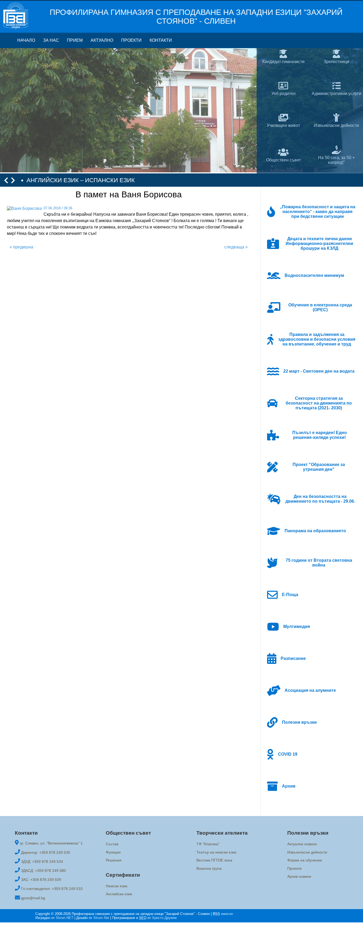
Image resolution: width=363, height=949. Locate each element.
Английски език (119, 894)
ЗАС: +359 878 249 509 (41, 879)
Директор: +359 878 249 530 (45, 852)
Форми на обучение (304, 860)
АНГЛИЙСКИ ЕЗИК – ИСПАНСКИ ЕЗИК (81, 180)
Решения (113, 860)
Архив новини (299, 876)
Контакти (161, 40)
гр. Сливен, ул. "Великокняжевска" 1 (51, 843)
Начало (26, 40)
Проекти (131, 40)
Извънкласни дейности (307, 852)
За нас (51, 40)
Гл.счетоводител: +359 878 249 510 (52, 888)
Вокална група (209, 868)
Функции (113, 852)
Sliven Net (101, 918)
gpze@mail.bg (33, 898)
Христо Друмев (164, 918)
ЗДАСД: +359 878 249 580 (43, 870)
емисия (223, 914)
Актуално (102, 40)
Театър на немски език (216, 852)
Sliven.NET (64, 918)
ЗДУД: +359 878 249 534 (42, 861)
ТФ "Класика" (208, 844)
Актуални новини (302, 844)
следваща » (236, 247)
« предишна (21, 247)
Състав (112, 844)
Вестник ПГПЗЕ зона (214, 860)
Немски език (116, 886)
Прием (75, 40)
